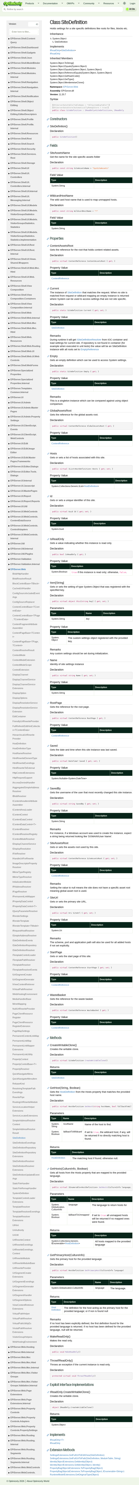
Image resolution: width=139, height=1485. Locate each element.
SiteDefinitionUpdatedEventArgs (25, 1177)
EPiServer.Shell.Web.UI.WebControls (24, 358)
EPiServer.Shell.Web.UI (22, 351)
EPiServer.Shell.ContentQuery (22, 40)
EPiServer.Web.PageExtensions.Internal (21, 1401)
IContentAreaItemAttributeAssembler (24, 803)
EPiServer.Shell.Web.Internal (25, 318)
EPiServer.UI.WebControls (23, 511)
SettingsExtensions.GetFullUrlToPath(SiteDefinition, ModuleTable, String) (85, 1458)
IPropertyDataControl (22, 901)
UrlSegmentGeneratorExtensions (23, 1288)
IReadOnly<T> (57, 1440)
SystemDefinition (20, 1193)
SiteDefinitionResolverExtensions (23, 1168)
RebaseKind (18, 1084)
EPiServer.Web (18, 569)
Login (132, 3)
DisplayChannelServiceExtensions (23, 686)
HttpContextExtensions (23, 773)
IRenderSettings (20, 916)
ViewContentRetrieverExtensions (23, 1307)
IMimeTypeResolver (22, 877)
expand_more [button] (38, 3)
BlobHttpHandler (20, 574)
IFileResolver (18, 854)
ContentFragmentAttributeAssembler (24, 626)
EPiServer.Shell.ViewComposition (21, 288)
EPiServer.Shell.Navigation (24, 82)
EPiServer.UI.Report (20, 496)
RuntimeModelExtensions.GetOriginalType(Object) (74, 1474)
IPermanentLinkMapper (23, 896)
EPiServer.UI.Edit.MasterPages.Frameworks (22, 459)
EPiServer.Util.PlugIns (21, 554)
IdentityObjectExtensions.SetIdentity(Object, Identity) (75, 1465)
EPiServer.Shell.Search (22, 144)
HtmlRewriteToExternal (23, 768)
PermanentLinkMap (21, 1041)
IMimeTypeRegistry (21, 872)
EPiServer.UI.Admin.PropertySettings (25, 418)
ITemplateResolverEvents (24, 970)
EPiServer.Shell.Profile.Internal (22, 126)
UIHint (15, 1225)
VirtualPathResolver (22, 1318)
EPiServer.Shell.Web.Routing (25, 346)
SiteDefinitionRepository (24, 1148)
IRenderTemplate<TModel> (25, 926)
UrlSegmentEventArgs (23, 1282)
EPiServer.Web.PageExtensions (21, 1393)
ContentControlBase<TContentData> (25, 609)
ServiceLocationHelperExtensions (23, 1109)
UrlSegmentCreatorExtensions (21, 1275)
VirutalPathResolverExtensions (22, 1330)
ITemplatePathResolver (23, 960)
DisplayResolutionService (25, 703)
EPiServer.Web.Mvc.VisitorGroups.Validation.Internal (24, 1384)
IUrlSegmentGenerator (23, 979)
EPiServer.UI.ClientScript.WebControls (23, 436)
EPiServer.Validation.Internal (25, 564)
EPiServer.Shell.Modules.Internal (23, 75)
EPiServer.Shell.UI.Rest (22, 245)
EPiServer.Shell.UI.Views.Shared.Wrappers (23, 261)
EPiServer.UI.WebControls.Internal (24, 536)
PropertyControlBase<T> (24, 1064)
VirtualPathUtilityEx (21, 1323)
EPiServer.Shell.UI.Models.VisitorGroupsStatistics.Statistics (24, 223)
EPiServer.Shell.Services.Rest (23, 156)
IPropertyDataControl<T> (24, 906)
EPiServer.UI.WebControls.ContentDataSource (24, 519)
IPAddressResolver (21, 887)
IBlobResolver (19, 796)
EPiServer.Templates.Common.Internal (21, 390)
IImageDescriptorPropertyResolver (24, 865)
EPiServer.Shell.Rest (21, 139)
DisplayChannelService (23, 679)
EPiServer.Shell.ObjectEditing (22, 103)
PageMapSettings (21, 1031)
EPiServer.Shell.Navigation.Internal (24, 89)
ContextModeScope (22, 665)
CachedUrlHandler (21, 588)
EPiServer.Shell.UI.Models (23, 205)
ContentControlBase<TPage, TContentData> (26, 617)
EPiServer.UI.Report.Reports (25, 501)
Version (12, 24)
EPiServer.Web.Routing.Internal (22, 1442)
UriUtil (15, 1235)
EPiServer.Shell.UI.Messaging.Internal (20, 198)
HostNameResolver (21, 753)
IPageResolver (19, 892)
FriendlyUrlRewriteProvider (25, 721)
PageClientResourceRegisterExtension (22, 1024)
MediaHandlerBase (21, 999)
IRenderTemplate (20, 921)
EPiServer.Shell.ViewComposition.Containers (23, 297)
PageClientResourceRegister (22, 1016)
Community (88, 3)
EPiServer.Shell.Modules (23, 68)
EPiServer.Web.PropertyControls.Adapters (22, 1419)
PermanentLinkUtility (22, 1054)
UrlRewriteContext (21, 1240)
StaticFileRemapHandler (24, 1188)
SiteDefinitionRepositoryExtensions (24, 1154)
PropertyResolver (20, 1069)
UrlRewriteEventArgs (22, 1245)
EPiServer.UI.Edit (19, 443)
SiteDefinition (19, 1138)
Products (29, 3)
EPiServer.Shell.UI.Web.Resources (22, 279)
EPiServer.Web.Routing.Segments (22, 1451)
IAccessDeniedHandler (23, 782)
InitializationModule (21, 882)
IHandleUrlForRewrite (23, 858)
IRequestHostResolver (23, 931)
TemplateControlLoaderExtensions (23, 1200)
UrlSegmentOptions (21, 1300)
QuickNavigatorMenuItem (24, 1079)
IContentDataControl (22, 819)
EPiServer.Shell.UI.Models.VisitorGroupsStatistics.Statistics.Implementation (24, 236)
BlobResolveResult (21, 579)
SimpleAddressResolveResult (23, 1131)
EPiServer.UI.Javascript (22, 486)
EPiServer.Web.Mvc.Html (23, 1362)
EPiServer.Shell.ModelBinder (25, 63)
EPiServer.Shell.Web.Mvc (23, 323)
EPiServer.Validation (20, 559)
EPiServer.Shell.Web (20, 313)
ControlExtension (20, 670)
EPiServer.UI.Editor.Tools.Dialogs (23, 474)
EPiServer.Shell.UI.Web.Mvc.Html (25, 270)
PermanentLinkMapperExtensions (23, 1048)
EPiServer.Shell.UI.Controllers (20, 175)
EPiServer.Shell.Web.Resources (21, 339)
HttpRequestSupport (22, 778)
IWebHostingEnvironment (24, 994)
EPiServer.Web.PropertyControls (22, 1410)
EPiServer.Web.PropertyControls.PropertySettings (23, 1428)
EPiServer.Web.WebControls (25, 1467)
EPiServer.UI (16, 397)
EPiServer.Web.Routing (22, 1435)
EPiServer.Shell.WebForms (24, 365)
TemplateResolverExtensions (21, 1218)
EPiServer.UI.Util (18, 506)
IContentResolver (20, 829)
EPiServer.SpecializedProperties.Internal (21, 381)
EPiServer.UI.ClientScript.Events (23, 427)
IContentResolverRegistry (24, 834)
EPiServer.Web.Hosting (22, 1347)
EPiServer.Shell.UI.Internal (23, 191)
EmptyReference (90, 349)
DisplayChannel (20, 675)
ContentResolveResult (23, 650)
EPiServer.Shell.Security (22, 149)
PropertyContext (20, 1059)
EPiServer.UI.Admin (20, 402)
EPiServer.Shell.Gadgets (23, 53)
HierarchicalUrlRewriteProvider (23, 737)
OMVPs (70, 3)
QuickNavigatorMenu (22, 1074)
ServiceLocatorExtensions (25, 1116)
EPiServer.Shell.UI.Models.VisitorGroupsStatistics (24, 212)
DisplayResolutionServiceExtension (25, 710)
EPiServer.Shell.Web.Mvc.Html (23, 330)
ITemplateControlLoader (24, 955)
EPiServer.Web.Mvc (20, 1357)
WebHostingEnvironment (24, 1342)
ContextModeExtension (23, 660)
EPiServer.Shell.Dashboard (24, 47)
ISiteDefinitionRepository (24, 945)
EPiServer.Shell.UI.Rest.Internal (22, 252)
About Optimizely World (38, 1481)
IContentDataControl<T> (24, 824)
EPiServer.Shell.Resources (24, 133)
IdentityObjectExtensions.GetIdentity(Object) (71, 1461)
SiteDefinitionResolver (23, 1161)
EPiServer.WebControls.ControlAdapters (22, 1474)
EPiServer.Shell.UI (19, 168)
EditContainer (19, 716)
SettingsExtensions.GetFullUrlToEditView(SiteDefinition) (77, 1455)
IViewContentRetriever (23, 984)
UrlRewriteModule (21, 1258)
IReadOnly (55, 50)
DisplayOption (19, 693)
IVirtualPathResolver (22, 989)
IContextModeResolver (23, 839)
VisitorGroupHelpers (22, 1337)
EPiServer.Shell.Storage (22, 163)
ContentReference (60, 278)
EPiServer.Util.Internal (21, 549)
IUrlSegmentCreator (22, 975)
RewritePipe (18, 1097)
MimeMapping (19, 1004)
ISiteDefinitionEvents (22, 940)
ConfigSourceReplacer (23, 602)
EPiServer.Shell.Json (21, 58)
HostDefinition (19, 743)
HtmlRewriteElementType (24, 758)
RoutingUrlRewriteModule (25, 1102)
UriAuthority (18, 1230)
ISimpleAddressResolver (24, 935)
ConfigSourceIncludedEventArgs (26, 595)
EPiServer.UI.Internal (21, 480)
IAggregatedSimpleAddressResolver (25, 789)
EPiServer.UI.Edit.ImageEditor (22, 450)
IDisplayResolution (21, 849)
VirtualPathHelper (21, 1314)
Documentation (50, 3)
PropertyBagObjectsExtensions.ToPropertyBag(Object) (76, 1468)
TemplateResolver (21, 1207)
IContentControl (20, 814)
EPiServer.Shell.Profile (22, 119)
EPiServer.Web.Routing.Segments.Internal (22, 1460)
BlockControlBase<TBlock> (25, 583)
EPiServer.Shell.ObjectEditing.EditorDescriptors (23, 112)
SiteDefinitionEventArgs (24, 1143)
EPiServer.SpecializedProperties (21, 372)
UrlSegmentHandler (22, 1295)
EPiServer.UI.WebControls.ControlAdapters (24, 528)
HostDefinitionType (21, 748)
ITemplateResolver (21, 965)
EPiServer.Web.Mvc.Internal (24, 1367)
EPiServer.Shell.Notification (24, 96)
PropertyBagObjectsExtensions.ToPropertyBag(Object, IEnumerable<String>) (87, 1471)
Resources (108, 3)
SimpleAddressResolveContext (23, 1122)
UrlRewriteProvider (21, 1268)
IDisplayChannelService (24, 844)
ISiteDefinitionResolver (23, 950)
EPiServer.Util (17, 543)
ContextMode (18, 655)
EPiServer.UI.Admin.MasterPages (24, 410)
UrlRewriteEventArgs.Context (22, 1252)
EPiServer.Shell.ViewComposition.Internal (21, 306)
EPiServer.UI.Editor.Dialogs (24, 466)
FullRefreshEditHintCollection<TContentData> (26, 728)
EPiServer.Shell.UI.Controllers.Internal (20, 184)
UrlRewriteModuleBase (23, 1263)
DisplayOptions (19, 698)
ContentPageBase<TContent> (26, 635)
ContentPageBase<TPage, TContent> (25, 643)
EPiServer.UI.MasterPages (23, 491)
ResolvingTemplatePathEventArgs (24, 1090)
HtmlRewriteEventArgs (23, 763)
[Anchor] (48, 119)
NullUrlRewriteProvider (23, 1009)
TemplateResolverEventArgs (26, 1212)
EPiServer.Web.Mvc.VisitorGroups (24, 1375)
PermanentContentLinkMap (25, 1036)
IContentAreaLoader (22, 810)
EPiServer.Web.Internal (22, 1352)
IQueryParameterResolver (25, 911)
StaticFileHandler (20, 1183)
